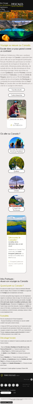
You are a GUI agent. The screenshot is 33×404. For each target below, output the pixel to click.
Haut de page (27, 379)
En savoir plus (3, 402)
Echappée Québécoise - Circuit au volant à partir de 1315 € (16, 263)
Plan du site (24, 386)
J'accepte (10, 402)
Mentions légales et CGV (26, 384)
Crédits (28, 386)
